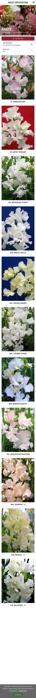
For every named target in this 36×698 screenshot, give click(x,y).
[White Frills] (18, 228)
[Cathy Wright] (18, 128)
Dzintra (17, 504)
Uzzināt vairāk (23, 691)
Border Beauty (18, 404)
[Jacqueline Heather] (18, 430)
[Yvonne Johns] (18, 329)
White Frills (18, 253)
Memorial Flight (18, 202)
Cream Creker (18, 303)
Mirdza (16, 555)
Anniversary (18, 102)
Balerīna (16, 605)
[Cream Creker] (18, 279)
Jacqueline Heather (18, 454)
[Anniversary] (18, 77)
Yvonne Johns (18, 353)
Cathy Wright (18, 152)
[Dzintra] (18, 480)
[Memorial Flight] (18, 178)
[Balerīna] (18, 581)
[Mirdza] (18, 530)
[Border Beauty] (18, 379)
